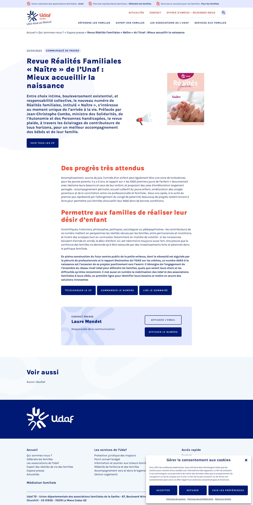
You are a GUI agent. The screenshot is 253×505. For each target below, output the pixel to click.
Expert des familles (130, 22)
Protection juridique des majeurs (115, 455)
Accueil (31, 32)
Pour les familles (210, 3)
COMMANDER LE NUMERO (117, 290)
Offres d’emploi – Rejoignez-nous (191, 12)
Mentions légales (223, 499)
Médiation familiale (41, 483)
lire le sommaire (155, 290)
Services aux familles (210, 22)
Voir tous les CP (42, 143)
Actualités (136, 12)
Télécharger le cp (78, 290)
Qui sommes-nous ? (51, 32)
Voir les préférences (228, 490)
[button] (246, 460)
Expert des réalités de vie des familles (50, 466)
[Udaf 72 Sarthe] (39, 17)
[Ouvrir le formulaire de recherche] (223, 12)
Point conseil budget (107, 459)
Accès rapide (191, 450)
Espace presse (75, 32)
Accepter (163, 490)
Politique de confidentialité (200, 499)
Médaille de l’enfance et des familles (116, 466)
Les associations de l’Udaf (169, 22)
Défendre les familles (140, 3)
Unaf (80, 3)
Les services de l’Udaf (110, 450)
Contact (155, 12)
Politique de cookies (176, 499)
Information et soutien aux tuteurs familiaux (122, 463)
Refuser (193, 490)
